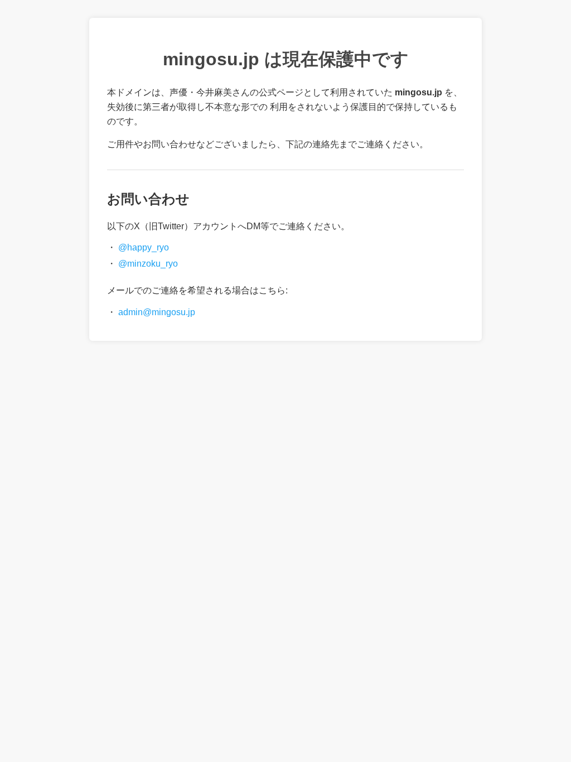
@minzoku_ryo (148, 263)
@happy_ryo (143, 247)
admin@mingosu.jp (156, 312)
